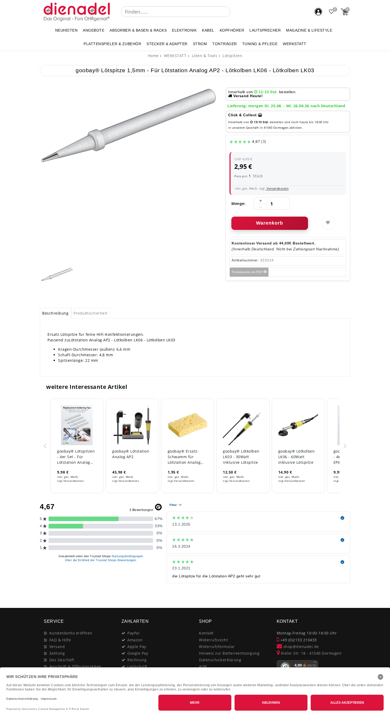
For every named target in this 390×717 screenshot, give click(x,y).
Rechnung (136, 659)
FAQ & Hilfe (60, 639)
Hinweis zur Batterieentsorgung (229, 653)
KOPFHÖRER (232, 30)
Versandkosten (277, 188)
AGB (203, 666)
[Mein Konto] (318, 11)
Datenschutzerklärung (220, 659)
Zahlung (57, 653)
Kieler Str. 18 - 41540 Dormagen (310, 653)
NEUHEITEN (66, 30)
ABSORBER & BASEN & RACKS (138, 30)
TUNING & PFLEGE (260, 44)
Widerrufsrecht (213, 639)
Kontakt (206, 633)
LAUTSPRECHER (265, 30)
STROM (200, 44)
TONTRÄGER (224, 44)
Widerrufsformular (217, 646)
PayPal (133, 633)
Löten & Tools (203, 55)
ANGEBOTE (93, 30)
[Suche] (234, 11)
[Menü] (315, 663)
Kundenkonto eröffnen (70, 633)
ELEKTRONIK (184, 30)
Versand (57, 646)
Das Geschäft (61, 659)
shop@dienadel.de (300, 646)
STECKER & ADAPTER (167, 44)
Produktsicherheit (90, 313)
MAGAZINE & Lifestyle (309, 30)
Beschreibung (55, 313)
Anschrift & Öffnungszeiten (75, 666)
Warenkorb (269, 223)
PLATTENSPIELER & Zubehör (112, 44)
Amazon (134, 639)
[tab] (55, 313)
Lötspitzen (232, 55)
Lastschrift (137, 666)
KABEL (208, 30)
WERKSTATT (294, 44)
